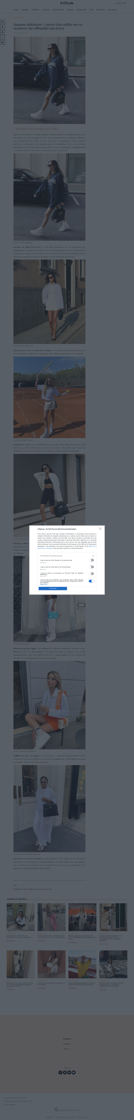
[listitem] (67, 556)
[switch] (91, 560)
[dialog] (67, 560)
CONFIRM (53, 588)
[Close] (101, 529)
